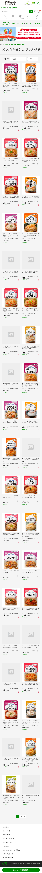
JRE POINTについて (8, 838)
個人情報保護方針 (8, 857)
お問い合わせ (6, 834)
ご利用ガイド (6, 827)
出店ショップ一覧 (17, 23)
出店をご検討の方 (8, 854)
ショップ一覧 (6, 831)
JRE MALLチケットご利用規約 (11, 850)
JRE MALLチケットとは (9, 842)
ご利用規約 (6, 846)
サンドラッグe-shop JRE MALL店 (14, 44)
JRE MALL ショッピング (6, 23)
